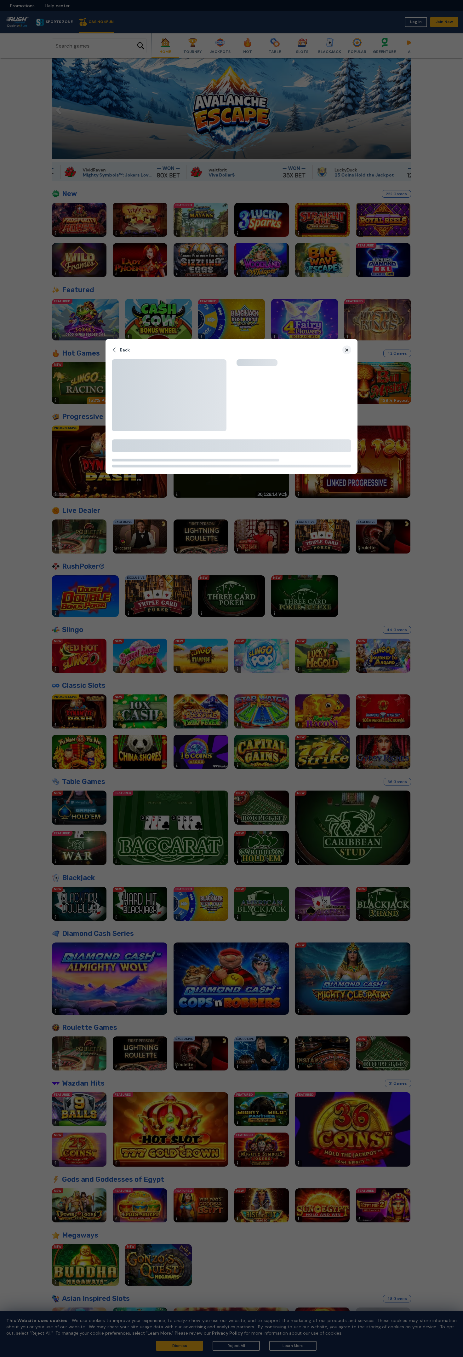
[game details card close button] (346, 349)
